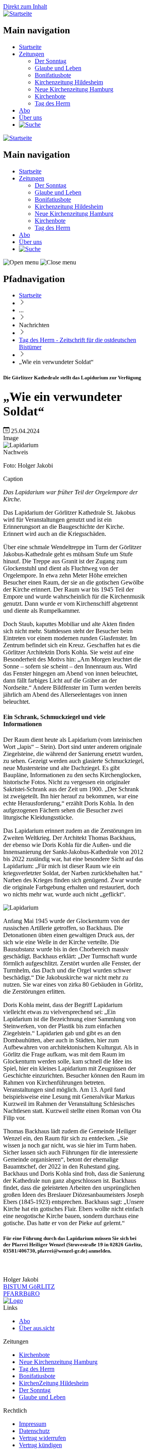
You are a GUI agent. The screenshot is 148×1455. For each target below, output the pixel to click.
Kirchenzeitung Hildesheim (69, 82)
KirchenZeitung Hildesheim (53, 1383)
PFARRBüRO (21, 1293)
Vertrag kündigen (40, 1445)
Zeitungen (31, 54)
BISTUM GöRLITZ (29, 1286)
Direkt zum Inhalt (25, 6)
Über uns (30, 117)
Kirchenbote (50, 96)
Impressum (32, 1423)
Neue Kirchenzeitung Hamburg (74, 89)
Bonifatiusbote (53, 75)
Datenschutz (34, 1431)
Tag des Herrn (52, 103)
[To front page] (13, 1300)
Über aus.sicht (36, 1328)
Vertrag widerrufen (42, 1438)
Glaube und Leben (58, 68)
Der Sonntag (50, 61)
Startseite (30, 47)
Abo (24, 110)
